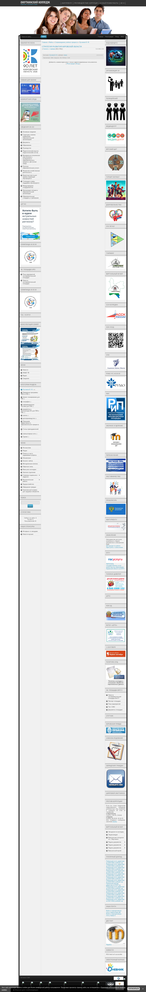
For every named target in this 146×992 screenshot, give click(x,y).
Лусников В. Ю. (28, 389)
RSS (122, 36)
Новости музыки (28, 534)
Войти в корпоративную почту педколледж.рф (113, 911)
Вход (117, 36)
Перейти (108, 944)
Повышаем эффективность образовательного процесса (30, 423)
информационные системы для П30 (27, 405)
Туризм (25, 437)
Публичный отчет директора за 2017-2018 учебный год (115, 900)
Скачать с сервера (49, 49)
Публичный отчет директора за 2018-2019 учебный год (115, 881)
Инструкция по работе (113, 546)
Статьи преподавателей (30, 429)
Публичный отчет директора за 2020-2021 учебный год (115, 874)
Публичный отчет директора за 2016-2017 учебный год (115, 897)
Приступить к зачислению (114, 547)
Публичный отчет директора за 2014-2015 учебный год (115, 890)
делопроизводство (29, 418)
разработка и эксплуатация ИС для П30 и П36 (30, 410)
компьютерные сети (29, 434)
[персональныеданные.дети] (118, 979)
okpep (65, 55)
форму (115, 821)
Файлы (51, 42)
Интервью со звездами (30, 531)
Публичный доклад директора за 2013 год (113, 884)
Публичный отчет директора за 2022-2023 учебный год (115, 868)
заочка (25, 415)
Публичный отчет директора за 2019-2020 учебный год (115, 877)
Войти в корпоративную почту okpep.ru (113, 914)
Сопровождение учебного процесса (66, 42)
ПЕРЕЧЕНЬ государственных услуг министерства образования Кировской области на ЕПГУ (115, 566)
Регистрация (109, 36)
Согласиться (133, 988)
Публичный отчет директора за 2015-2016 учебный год (115, 893)
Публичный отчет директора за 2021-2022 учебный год (115, 871)
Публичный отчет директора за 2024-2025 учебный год (115, 862)
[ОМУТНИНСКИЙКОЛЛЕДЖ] (35, 2)
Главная (100, 36)
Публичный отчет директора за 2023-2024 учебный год (115, 865)
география (26, 401)
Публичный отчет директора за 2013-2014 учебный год (115, 887)
